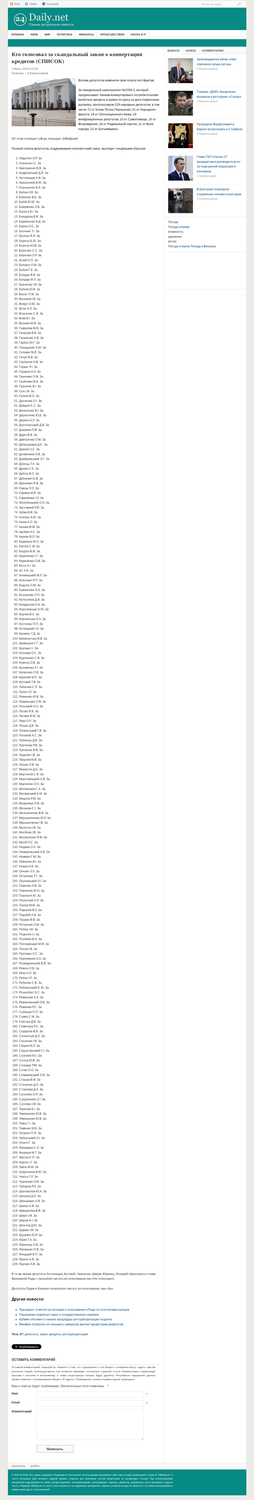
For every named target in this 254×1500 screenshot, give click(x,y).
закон (44, 1334)
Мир (47, 34)
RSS (17, 3)
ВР (21, 1334)
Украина (17, 34)
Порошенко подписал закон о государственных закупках (59, 1314)
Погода (173, 222)
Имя (15, 1393)
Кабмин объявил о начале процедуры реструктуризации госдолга (65, 1319)
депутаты (31, 1334)
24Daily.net (49, 19)
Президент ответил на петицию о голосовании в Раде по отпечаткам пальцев (74, 1309)
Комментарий (22, 1411)
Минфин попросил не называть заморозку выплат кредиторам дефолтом (71, 1324)
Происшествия (112, 34)
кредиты (55, 1334)
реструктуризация (75, 1334)
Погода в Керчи (179, 246)
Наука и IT (138, 34)
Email (16, 1402)
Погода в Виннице (203, 246)
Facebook (53, 3)
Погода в (179, 227)
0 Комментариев (37, 73)
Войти (35, 1466)
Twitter (33, 3)
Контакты (18, 1466)
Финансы (86, 34)
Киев (34, 34)
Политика (64, 34)
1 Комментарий (206, 175)
